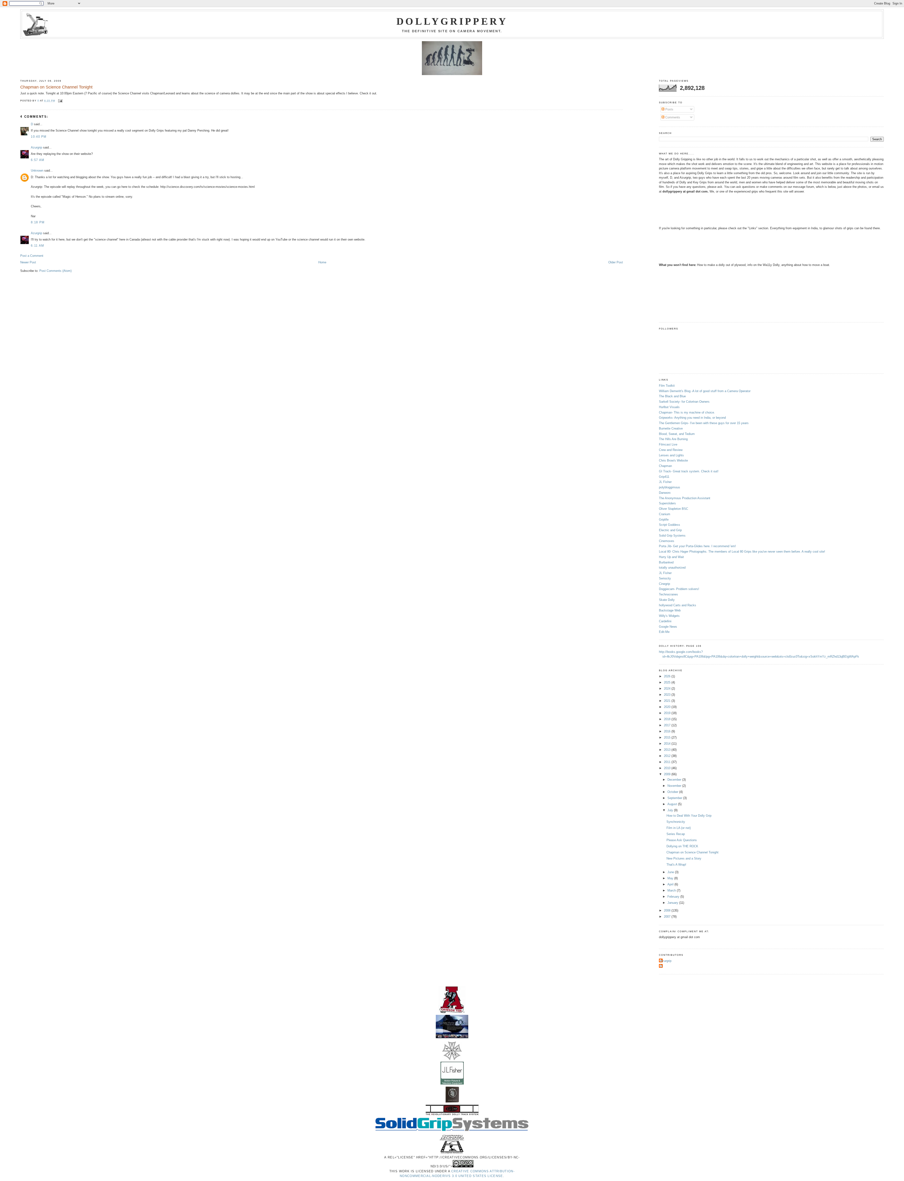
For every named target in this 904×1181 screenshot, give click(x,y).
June (671, 872)
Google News (668, 626)
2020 (667, 707)
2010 (667, 768)
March (672, 890)
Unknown (37, 170)
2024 (667, 688)
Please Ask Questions (681, 840)
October (673, 792)
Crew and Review (670, 450)
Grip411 (664, 476)
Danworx (665, 492)
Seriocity (665, 578)
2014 (667, 743)
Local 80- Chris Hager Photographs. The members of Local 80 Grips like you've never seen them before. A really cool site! (742, 551)
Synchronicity (675, 821)
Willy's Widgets (669, 616)
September (675, 798)
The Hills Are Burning (673, 439)
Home (322, 262)
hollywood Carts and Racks (677, 605)
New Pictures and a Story (683, 858)
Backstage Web (670, 610)
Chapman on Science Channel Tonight (692, 852)
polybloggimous (669, 487)
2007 (667, 916)
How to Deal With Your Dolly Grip (688, 815)
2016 (667, 731)
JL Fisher (665, 482)
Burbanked (666, 562)
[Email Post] (60, 100)
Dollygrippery (452, 21)
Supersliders (667, 503)
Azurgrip (36, 147)
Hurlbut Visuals (669, 407)
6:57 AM (37, 160)
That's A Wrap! (676, 864)
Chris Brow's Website (673, 460)
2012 (667, 756)
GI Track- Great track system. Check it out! (688, 471)
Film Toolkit (667, 385)
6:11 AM (37, 245)
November (674, 785)
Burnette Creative (671, 428)
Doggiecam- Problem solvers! (679, 589)
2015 (667, 737)
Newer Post (28, 262)
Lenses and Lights (671, 455)
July (670, 810)
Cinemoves (666, 541)
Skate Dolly (667, 600)
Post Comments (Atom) (55, 271)
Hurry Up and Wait (671, 557)
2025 (667, 682)
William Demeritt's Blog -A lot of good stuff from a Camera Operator (705, 391)
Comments (672, 117)
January (673, 902)
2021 (667, 701)
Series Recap (675, 834)
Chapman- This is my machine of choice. (687, 412)
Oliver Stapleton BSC (673, 508)
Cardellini (665, 621)
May (670, 878)
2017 (667, 725)
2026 (667, 676)
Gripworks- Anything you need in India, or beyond (692, 417)
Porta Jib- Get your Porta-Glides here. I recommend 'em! (697, 546)
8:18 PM (37, 222)
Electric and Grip (670, 530)
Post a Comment (31, 255)
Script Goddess (669, 524)
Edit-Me (664, 632)
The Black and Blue (672, 396)
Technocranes (668, 594)
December (674, 779)
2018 (667, 719)
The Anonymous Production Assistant (684, 498)
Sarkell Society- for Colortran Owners (684, 401)
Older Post (615, 262)
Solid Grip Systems (672, 535)
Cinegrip (664, 584)
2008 (667, 910)
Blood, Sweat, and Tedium (677, 434)
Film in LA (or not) (678, 828)
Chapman (665, 466)
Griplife (664, 519)
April (670, 884)
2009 (667, 774)
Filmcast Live (668, 444)
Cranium (664, 514)
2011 (667, 762)
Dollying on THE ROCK (682, 846)
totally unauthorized (672, 567)
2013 (667, 749)
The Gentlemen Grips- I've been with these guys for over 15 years (704, 423)
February (673, 896)
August (672, 804)
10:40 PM (38, 136)
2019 (667, 713)
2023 (667, 694)
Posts (668, 109)
